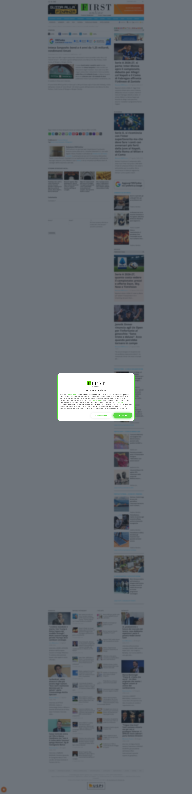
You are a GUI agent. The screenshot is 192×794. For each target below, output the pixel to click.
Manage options (101, 415)
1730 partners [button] (73, 395)
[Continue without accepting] (131, 377)
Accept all (123, 415)
